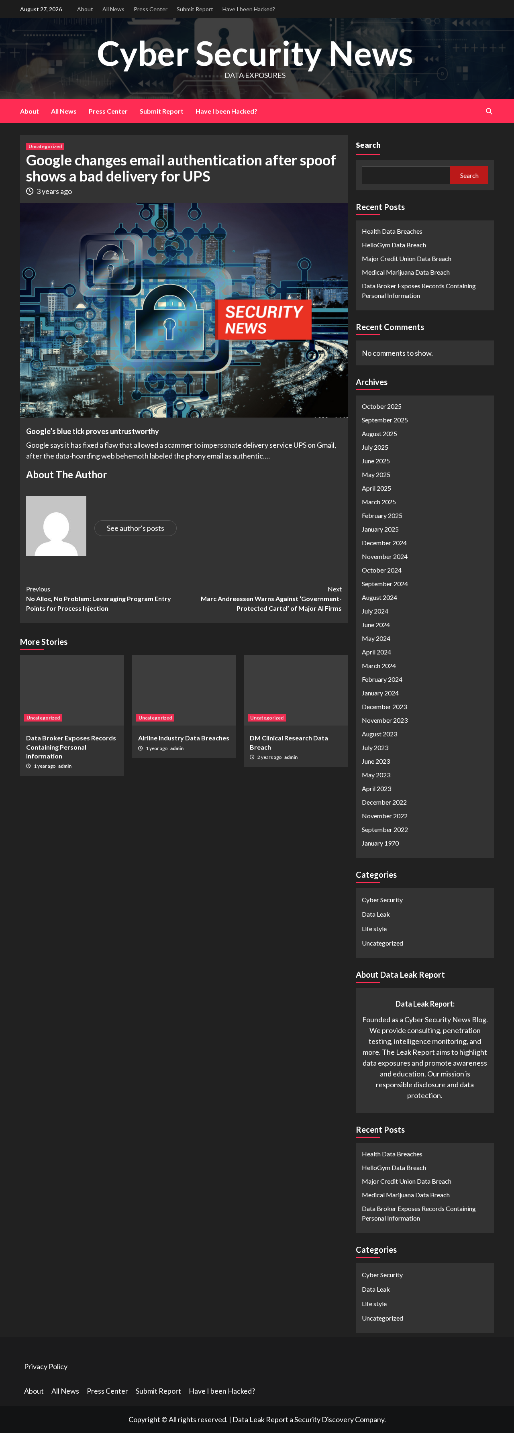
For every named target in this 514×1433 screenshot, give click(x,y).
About (85, 9)
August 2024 (379, 597)
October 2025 (382, 406)
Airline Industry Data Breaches (183, 738)
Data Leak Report (260, 1419)
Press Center (150, 9)
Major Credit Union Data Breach (406, 258)
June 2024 (376, 624)
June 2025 (376, 461)
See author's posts (135, 528)
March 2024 (379, 665)
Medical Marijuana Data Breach (406, 272)
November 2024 (385, 556)
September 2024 (385, 583)
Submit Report (195, 9)
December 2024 (384, 542)
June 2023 (376, 761)
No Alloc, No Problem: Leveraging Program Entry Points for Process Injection (98, 598)
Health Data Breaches (392, 231)
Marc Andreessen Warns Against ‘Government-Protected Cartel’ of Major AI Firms (271, 598)
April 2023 (376, 788)
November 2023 (385, 720)
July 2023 (375, 747)
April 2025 (376, 488)
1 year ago (45, 766)
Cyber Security (382, 899)
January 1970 (380, 843)
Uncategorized (45, 146)
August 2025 (379, 433)
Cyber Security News (255, 53)
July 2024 (375, 611)
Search (368, 145)
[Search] (489, 111)
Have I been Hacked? (248, 9)
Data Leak (376, 914)
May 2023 (376, 775)
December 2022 (384, 802)
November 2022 (385, 815)
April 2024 (376, 652)
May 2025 (376, 474)
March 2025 (379, 502)
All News (113, 9)
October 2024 (382, 570)
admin (64, 766)
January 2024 (380, 693)
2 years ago (269, 757)
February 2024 (382, 679)
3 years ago (54, 191)
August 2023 (379, 734)
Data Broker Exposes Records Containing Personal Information (71, 747)
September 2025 (385, 420)
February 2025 (382, 515)
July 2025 (375, 447)
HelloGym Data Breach (394, 245)
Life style (374, 928)
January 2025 (380, 529)
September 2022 (385, 829)
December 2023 (384, 706)
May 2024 (376, 638)
